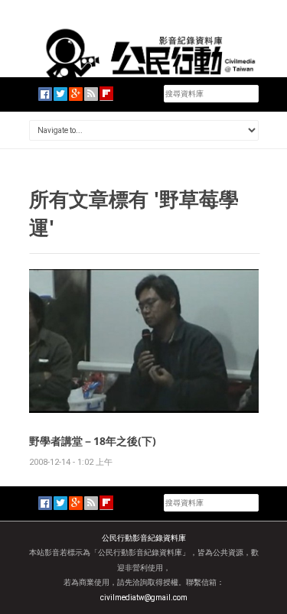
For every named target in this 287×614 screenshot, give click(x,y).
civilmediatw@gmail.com (144, 597)
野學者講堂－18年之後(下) (92, 441)
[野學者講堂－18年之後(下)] (144, 340)
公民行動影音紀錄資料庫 (144, 538)
